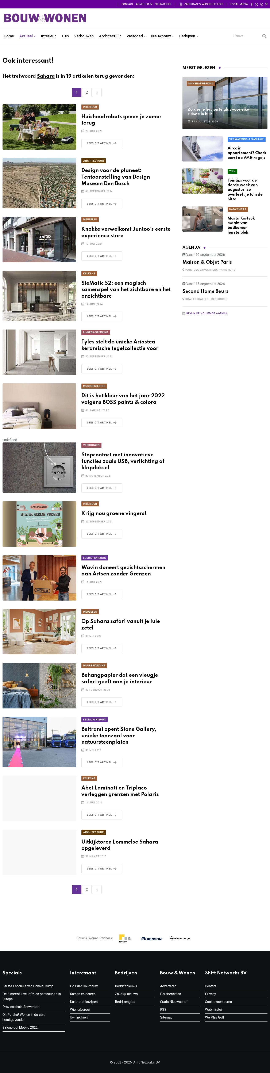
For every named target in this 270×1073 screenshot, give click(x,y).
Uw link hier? (79, 1017)
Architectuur (110, 36)
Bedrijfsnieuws (94, 557)
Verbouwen (84, 36)
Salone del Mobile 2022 (20, 1028)
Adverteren (144, 4)
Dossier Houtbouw (84, 986)
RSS (163, 1010)
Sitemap (166, 1017)
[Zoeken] (264, 36)
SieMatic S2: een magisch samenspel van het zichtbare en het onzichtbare (126, 290)
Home (9, 36)
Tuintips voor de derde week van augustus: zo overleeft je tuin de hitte (245, 190)
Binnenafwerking (95, 332)
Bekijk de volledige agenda (206, 313)
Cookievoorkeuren (218, 1002)
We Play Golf (214, 1017)
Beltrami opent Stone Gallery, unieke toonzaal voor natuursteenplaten (118, 736)
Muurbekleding (94, 386)
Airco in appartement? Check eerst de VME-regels (247, 153)
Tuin (65, 36)
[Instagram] (262, 4)
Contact (127, 4)
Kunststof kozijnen (84, 1002)
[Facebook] (252, 4)
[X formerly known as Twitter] (256, 4)
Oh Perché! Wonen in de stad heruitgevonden (24, 1017)
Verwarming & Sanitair (246, 139)
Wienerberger (80, 1010)
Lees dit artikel (99, 143)
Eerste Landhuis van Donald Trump (28, 986)
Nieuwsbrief (163, 4)
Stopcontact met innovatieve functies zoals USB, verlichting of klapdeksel (123, 461)
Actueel (26, 36)
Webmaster (213, 1010)
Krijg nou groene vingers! (113, 513)
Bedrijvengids (125, 1002)
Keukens (89, 273)
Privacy (210, 994)
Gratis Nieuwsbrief (174, 1002)
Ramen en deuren (83, 994)
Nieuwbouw (161, 36)
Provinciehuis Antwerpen (21, 1007)
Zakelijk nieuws (126, 994)
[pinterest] (266, 4)
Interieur (48, 36)
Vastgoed (135, 36)
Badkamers (237, 209)
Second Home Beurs (205, 291)
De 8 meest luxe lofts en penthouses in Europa (32, 996)
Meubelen (90, 219)
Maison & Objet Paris (207, 262)
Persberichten (170, 994)
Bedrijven (187, 36)
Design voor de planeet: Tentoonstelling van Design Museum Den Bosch (115, 177)
